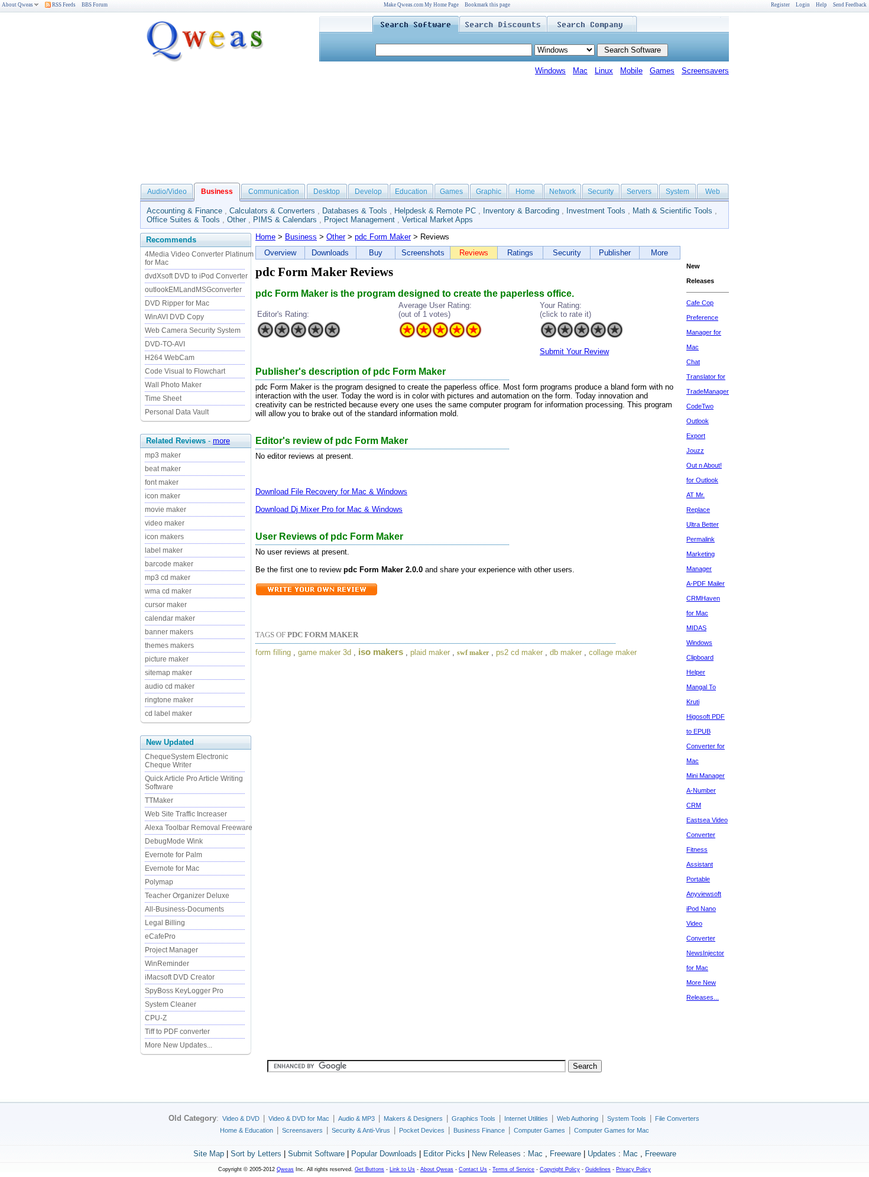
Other (236, 219)
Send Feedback (850, 5)
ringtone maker (169, 700)
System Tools (626, 1118)
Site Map (208, 1153)
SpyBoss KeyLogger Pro (184, 991)
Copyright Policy (560, 1169)
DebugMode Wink (174, 841)
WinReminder (167, 963)
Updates (602, 1153)
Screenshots (423, 252)
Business (301, 236)
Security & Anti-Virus (361, 1130)
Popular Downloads (384, 1153)
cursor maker (166, 605)
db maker (566, 652)
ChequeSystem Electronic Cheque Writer (186, 761)
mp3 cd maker (167, 577)
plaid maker (430, 652)
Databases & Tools (354, 210)
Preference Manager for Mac (703, 332)
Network (562, 191)
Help (821, 5)
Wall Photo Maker (173, 385)
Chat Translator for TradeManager (707, 376)
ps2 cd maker (519, 652)
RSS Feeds (63, 5)
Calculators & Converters (272, 210)
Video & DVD (241, 1118)
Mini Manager (705, 775)
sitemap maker (168, 673)
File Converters (677, 1118)
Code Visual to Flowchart (185, 371)
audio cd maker (169, 686)
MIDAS (696, 627)
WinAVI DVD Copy (174, 317)
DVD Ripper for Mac (177, 303)
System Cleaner (170, 1004)
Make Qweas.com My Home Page (421, 5)
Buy (375, 252)
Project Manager (171, 950)
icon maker (162, 496)
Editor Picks (444, 1153)
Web (712, 191)
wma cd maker (168, 591)
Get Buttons (369, 1169)
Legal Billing (165, 923)
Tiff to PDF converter (177, 1031)
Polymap (159, 882)
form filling (273, 652)
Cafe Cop (700, 302)
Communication (273, 191)
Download (273, 491)
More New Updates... (178, 1045)
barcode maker (169, 564)
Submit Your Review (574, 351)
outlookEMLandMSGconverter (193, 290)
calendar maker (170, 618)
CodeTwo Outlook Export (700, 421)
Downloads (330, 252)
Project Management (359, 219)
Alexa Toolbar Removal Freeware (198, 827)
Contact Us (473, 1169)
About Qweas (17, 5)
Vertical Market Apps (437, 219)
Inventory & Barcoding (521, 210)
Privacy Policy (633, 1169)
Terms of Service (513, 1169)
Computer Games (539, 1130)
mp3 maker (163, 455)
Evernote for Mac (172, 868)
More (659, 252)
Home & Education (246, 1130)
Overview (280, 252)
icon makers (164, 537)
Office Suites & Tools (183, 219)
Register (780, 5)
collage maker (613, 652)
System (677, 191)
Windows (550, 70)
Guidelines (598, 1169)
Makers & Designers (413, 1118)
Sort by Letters (256, 1153)
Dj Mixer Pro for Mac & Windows (347, 509)
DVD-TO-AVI (165, 344)
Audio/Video (167, 191)
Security (601, 191)
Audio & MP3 (356, 1118)
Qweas (285, 1169)
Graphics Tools (473, 1118)
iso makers (380, 652)
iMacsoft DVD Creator (180, 977)
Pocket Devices (422, 1130)
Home (525, 191)
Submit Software (316, 1153)
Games (662, 70)
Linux (604, 70)
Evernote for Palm (173, 855)
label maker (164, 550)
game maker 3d (324, 652)
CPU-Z (156, 1018)
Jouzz (695, 450)
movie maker (165, 509)
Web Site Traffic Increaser (186, 814)
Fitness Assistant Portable (699, 864)
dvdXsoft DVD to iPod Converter (196, 276)
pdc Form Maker (383, 236)
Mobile (631, 70)
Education (411, 191)
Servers (639, 191)
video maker (164, 523)
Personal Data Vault (177, 412)
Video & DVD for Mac (298, 1118)
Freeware (565, 1153)
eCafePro (160, 936)
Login (803, 5)
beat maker (163, 469)
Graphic (488, 191)
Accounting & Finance (184, 210)
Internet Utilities (526, 1118)
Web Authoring (577, 1118)
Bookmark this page (487, 5)
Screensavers (705, 70)
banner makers (169, 632)
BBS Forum (95, 5)
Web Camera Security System (193, 330)
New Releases (496, 1153)
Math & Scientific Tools (672, 210)
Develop (368, 191)
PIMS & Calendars (285, 219)
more (221, 440)
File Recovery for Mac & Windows (349, 491)
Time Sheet (163, 398)
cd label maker (168, 713)
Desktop (326, 191)
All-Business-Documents (184, 909)
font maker (162, 482)
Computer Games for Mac (611, 1130)
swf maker (473, 653)
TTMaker (159, 800)
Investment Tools (595, 210)
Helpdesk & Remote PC (435, 210)
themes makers (169, 645)
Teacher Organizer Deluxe (187, 895)
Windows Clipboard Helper (700, 657)
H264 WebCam (169, 358)
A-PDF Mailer (705, 583)
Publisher (615, 252)
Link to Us (402, 1169)
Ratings (520, 252)
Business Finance (479, 1130)
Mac (580, 70)
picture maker (167, 659)
